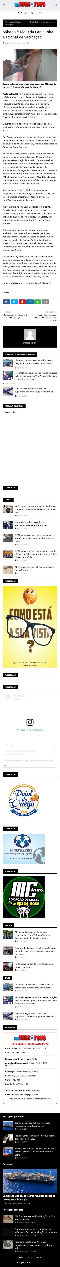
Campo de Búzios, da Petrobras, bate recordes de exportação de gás (32, 1124)
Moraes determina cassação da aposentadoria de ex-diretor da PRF (32, 524)
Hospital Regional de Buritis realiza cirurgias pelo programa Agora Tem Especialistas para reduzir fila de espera (36, 376)
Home (21, 1258)
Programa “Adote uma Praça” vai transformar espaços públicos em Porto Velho (33, 1245)
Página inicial (10, 22)
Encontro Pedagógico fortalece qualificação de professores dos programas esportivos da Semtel (35, 951)
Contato (39, 1258)
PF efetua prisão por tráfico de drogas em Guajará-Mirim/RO (34, 569)
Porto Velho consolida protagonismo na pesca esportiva (34, 965)
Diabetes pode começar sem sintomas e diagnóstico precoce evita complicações (34, 362)
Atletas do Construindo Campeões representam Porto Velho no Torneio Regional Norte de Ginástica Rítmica (32, 935)
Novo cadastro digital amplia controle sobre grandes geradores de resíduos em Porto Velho (36, 1151)
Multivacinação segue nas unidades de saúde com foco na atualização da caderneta (36, 1231)
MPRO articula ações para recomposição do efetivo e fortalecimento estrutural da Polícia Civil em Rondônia (36, 554)
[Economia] (30, 1181)
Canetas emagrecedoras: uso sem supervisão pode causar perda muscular (34, 390)
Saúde (18, 22)
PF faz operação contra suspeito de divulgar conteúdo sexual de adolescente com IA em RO (35, 509)
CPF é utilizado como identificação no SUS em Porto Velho (35, 1218)
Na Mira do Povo (37, 1262)
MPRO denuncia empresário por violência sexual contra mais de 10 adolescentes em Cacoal (35, 538)
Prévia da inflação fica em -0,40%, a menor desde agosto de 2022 (35, 1137)
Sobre (30, 1258)
